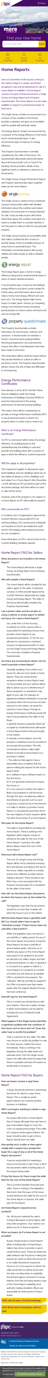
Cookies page (41, 1370)
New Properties (8, 59)
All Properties (40, 59)
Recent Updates (23, 59)
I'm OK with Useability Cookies (30, 1374)
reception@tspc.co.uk (13, 1335)
